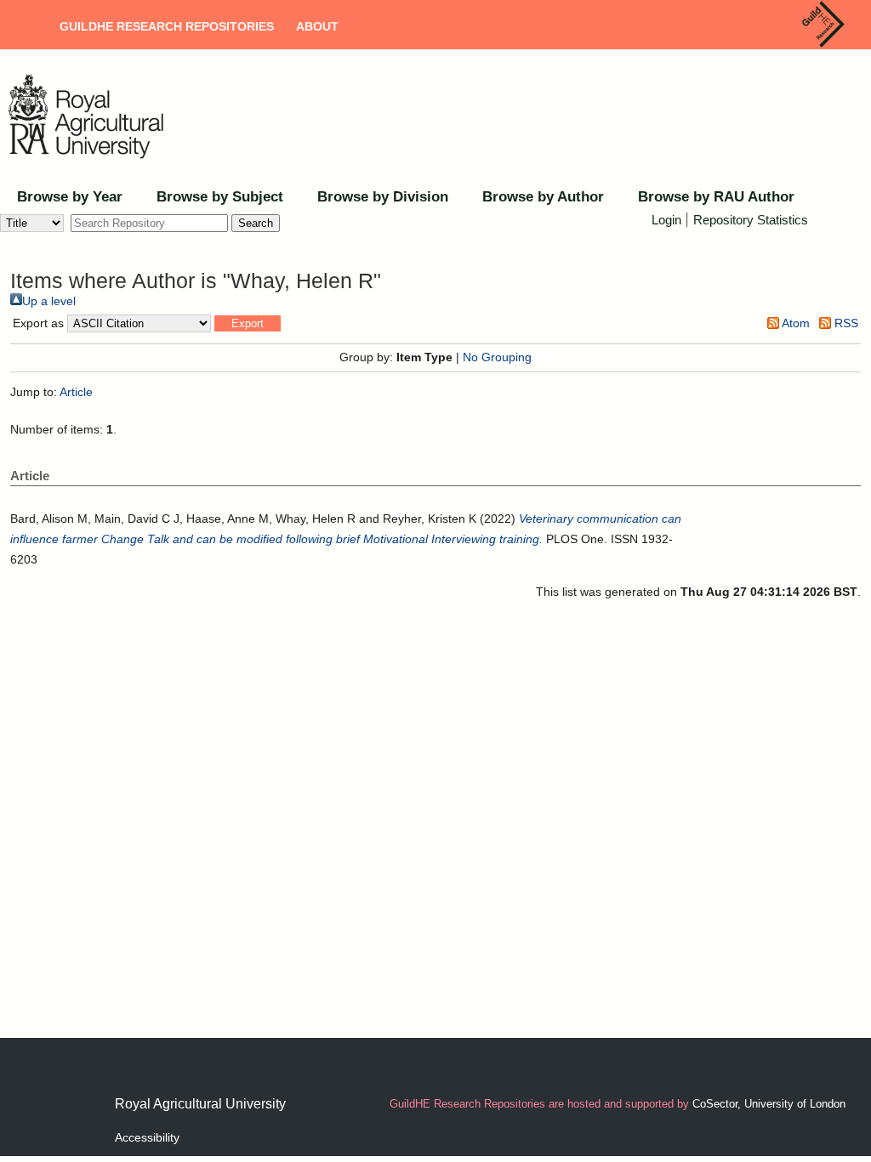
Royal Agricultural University (200, 1104)
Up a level (49, 301)
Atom (794, 323)
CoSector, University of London (768, 1103)
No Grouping (497, 357)
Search (255, 223)
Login (666, 220)
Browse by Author (543, 197)
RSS (844, 323)
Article (76, 392)
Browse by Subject (220, 197)
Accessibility (147, 1137)
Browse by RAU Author (716, 197)
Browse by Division (382, 197)
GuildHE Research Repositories (167, 26)
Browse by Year (69, 197)
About (317, 26)
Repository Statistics (750, 220)
